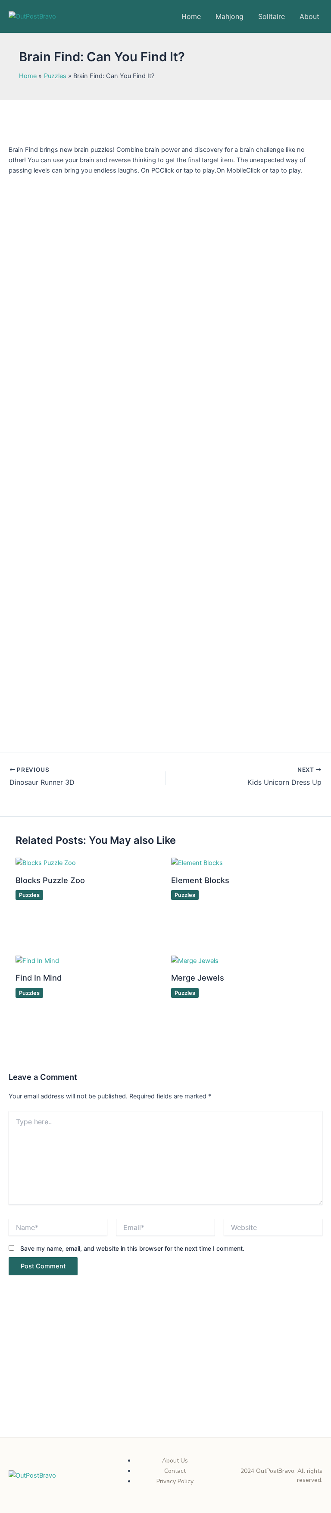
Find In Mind (39, 977)
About (309, 16)
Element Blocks (200, 880)
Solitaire (271, 16)
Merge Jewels (197, 977)
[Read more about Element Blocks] (197, 862)
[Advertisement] (165, 1373)
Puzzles (29, 895)
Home (191, 16)
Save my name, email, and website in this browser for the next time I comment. (132, 1248)
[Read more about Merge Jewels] (195, 960)
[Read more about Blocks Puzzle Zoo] (46, 862)
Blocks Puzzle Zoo (50, 880)
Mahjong (229, 16)
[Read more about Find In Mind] (37, 960)
